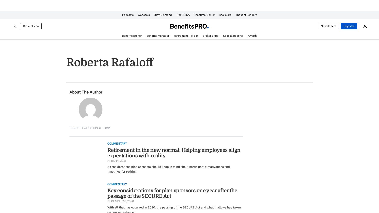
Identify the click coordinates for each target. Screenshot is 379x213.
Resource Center (204, 14)
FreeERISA (183, 14)
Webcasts (144, 14)
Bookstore (225, 14)
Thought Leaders (246, 14)
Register (349, 26)
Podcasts (128, 14)
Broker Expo (31, 26)
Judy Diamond (163, 14)
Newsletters (328, 26)
